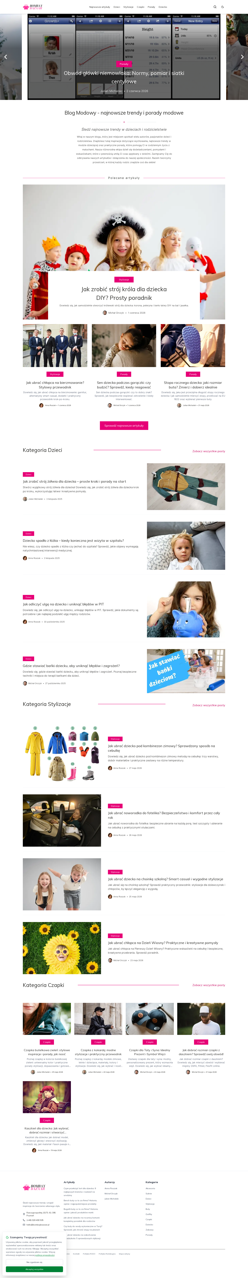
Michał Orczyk (111, 1193)
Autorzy (110, 1182)
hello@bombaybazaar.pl (38, 1224)
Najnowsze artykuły (99, 6)
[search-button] (215, 6)
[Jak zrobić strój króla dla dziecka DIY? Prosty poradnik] (124, 252)
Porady (151, 6)
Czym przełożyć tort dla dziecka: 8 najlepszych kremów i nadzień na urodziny (80, 1192)
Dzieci (117, 6)
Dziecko (163, 6)
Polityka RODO (89, 1254)
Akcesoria (150, 1188)
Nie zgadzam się (34, 1262)
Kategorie (152, 1182)
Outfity (149, 1214)
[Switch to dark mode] (222, 6)
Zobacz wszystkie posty (208, 451)
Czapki (140, 6)
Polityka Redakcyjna (107, 1254)
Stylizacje (128, 6)
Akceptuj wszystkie (34, 1269)
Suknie (149, 1193)
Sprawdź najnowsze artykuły (124, 425)
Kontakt (76, 1254)
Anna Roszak (111, 1188)
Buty (148, 1209)
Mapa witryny (124, 1254)
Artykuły (69, 1182)
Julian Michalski (112, 1198)
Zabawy (149, 1229)
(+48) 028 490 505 (35, 1220)
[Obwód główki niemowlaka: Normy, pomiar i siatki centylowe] (124, 57)
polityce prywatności (45, 1255)
